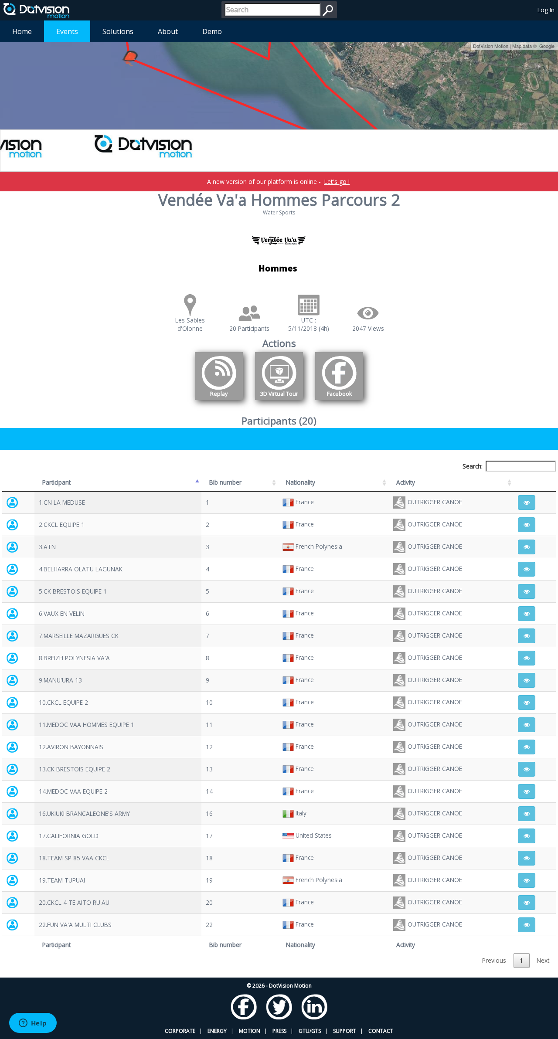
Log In (546, 10)
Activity (405, 482)
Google (547, 45)
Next (543, 960)
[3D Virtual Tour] (279, 401)
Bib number (225, 482)
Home (22, 31)
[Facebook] (339, 401)
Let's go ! (337, 181)
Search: (473, 466)
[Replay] (219, 401)
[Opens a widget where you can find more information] (33, 1024)
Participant (56, 482)
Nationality (300, 482)
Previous (494, 960)
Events (67, 31)
